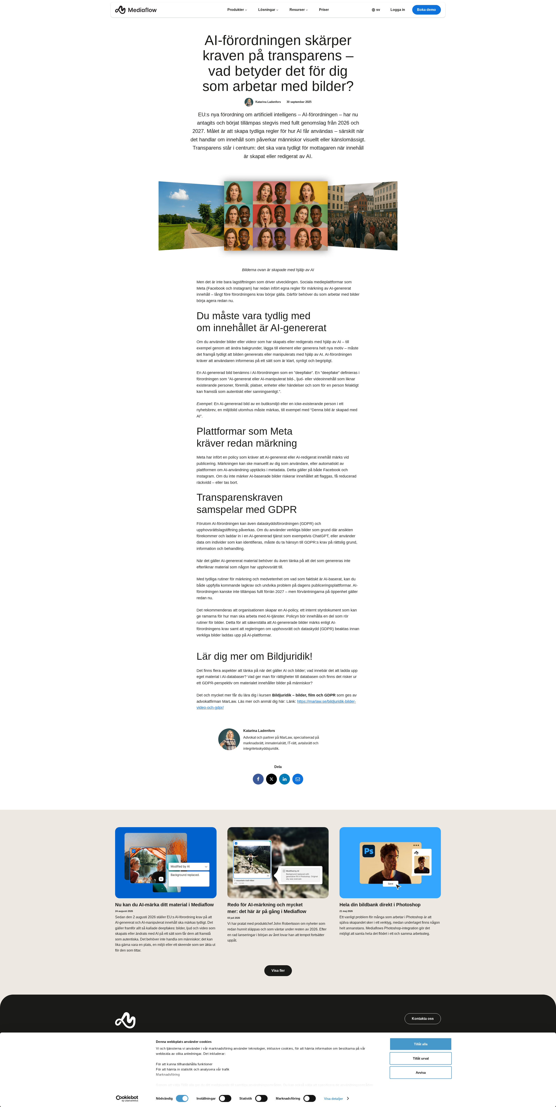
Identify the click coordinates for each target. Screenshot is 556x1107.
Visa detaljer (333, 1098)
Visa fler (278, 970)
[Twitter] (271, 779)
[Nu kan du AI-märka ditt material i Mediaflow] (166, 862)
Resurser (298, 10)
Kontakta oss (423, 1018)
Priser (324, 10)
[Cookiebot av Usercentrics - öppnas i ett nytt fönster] (127, 1098)
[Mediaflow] (136, 9)
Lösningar (267, 10)
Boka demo (426, 10)
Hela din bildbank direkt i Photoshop (379, 904)
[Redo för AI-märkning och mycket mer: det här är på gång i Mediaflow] (278, 862)
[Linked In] (284, 779)
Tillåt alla (420, 1044)
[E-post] (297, 779)
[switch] (225, 1098)
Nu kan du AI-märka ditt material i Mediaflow (164, 904)
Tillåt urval (421, 1058)
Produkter (236, 10)
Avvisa (421, 1072)
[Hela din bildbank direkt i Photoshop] (390, 862)
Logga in (398, 10)
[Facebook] (258, 779)
